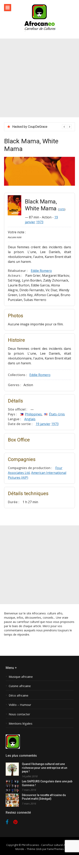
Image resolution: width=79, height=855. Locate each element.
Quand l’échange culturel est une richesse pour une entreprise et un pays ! (44, 767)
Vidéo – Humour (20, 705)
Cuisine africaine (20, 686)
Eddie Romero (41, 270)
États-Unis (57, 414)
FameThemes (55, 849)
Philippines (33, 414)
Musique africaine (21, 677)
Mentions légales (20, 723)
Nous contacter (19, 714)
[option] (42, 127)
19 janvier (43, 424)
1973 (61, 209)
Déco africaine (18, 695)
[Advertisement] (39, 78)
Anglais (29, 419)
